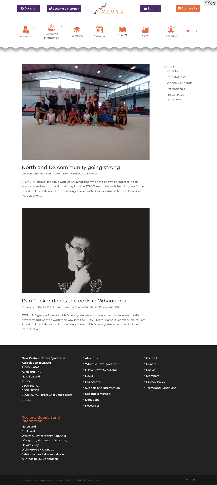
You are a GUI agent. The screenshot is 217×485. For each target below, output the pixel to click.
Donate (30, 8)
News (145, 35)
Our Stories (90, 173)
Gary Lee (30, 307)
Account (171, 36)
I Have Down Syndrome (101, 370)
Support (169, 66)
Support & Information (52, 35)
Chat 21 (122, 35)
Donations (92, 399)
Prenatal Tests (176, 77)
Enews (150, 370)
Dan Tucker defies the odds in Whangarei (74, 301)
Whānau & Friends (179, 83)
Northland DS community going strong (71, 167)
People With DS (109, 307)
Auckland (28, 431)
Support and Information (102, 387)
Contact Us (189, 8)
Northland (76, 173)
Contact (151, 358)
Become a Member (65, 8)
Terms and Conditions (161, 387)
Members (152, 375)
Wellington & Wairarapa (38, 449)
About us (91, 358)
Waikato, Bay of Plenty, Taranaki (44, 435)
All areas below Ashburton (40, 458)
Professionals (176, 88)
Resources (76, 35)
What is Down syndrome (102, 364)
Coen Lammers (34, 173)
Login (152, 8)
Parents (172, 71)
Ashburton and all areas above (43, 454)
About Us (26, 36)
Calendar (99, 36)
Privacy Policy (155, 382)
